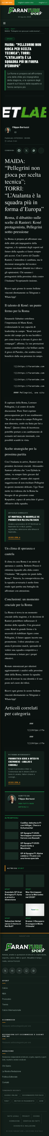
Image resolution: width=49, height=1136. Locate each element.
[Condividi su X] (26, 151)
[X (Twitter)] (5, 971)
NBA (4, 993)
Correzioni (14, 1121)
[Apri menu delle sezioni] (4, 23)
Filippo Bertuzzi (20, 127)
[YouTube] (12, 971)
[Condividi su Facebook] (19, 151)
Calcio (5, 988)
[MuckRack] (26, 971)
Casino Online (11, 1095)
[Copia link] (41, 151)
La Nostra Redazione (11, 1071)
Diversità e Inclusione (25, 1126)
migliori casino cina (25, 3)
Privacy (26, 1116)
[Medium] (19, 971)
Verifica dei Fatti (31, 1121)
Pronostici (6, 999)
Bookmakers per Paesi (33, 1095)
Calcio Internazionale (11, 1010)
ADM (41, 1101)
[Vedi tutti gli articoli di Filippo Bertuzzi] (8, 130)
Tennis (5, 1004)
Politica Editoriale (9, 1077)
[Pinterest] (33, 971)
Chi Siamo (6, 1066)
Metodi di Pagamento (24, 1101)
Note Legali (13, 1116)
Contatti (5, 1082)
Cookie (36, 1116)
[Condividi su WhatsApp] (34, 151)
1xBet (6, 1101)
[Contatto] (15, 132)
